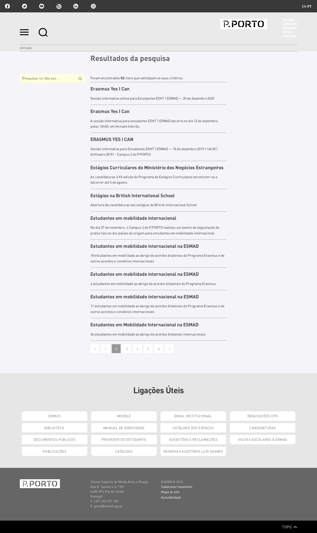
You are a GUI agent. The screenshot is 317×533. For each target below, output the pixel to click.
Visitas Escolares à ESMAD (262, 439)
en (304, 6)
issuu (58, 6)
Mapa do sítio (170, 492)
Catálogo (123, 451)
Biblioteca (54, 427)
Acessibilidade (171, 497)
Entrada (26, 47)
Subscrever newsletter (176, 486)
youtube (41, 6)
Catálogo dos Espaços (193, 427)
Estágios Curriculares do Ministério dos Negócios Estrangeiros (157, 167)
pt (309, 6)
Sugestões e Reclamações (193, 439)
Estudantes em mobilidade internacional (133, 218)
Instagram (92, 6)
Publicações (55, 451)
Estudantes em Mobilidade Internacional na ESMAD (144, 324)
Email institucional (193, 416)
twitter (24, 6)
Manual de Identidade (123, 427)
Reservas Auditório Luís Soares (193, 451)
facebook (7, 6)
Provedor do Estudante (124, 439)
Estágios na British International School (132, 195)
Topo (287, 526)
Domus (54, 416)
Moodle (124, 416)
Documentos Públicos (54, 439)
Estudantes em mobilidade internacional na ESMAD (144, 246)
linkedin (75, 6)
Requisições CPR (262, 416)
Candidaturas (262, 427)
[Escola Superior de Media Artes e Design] (258, 28)
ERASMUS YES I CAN (111, 139)
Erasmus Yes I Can (110, 88)
